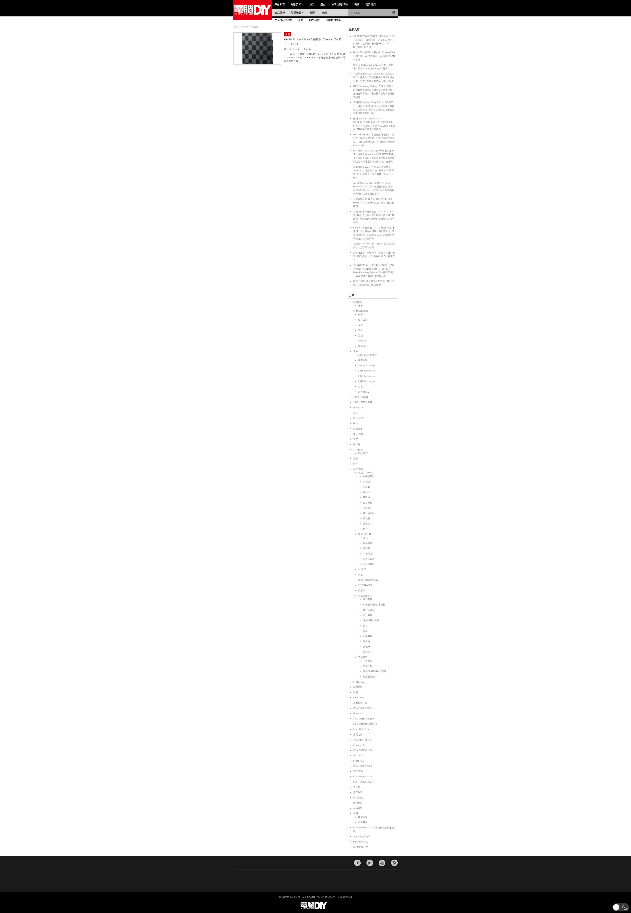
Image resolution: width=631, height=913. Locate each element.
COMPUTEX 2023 (363, 750)
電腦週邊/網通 (365, 595)
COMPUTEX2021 (362, 708)
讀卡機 (366, 641)
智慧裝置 (296, 4)
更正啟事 (357, 792)
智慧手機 (367, 666)
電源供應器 (369, 513)
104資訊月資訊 (361, 397)
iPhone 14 (358, 745)
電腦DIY (252, 10)
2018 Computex (366, 381)
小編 (308, 49)
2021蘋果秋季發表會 (363, 718)
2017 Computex (366, 376)
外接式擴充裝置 (371, 620)
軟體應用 (357, 803)
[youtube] (382, 863)
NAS (365, 538)
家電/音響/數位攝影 (368, 580)
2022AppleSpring (362, 740)
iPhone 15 (358, 761)
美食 (360, 314)
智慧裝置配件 (370, 676)
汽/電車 (362, 569)
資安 (355, 439)
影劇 (360, 335)
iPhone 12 (358, 682)
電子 (355, 458)
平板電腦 (367, 553)
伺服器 (366, 548)
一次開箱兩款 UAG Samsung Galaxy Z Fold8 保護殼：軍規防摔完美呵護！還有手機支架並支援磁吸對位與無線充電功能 (374, 77)
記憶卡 (366, 646)
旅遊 (360, 330)
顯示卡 (366, 492)
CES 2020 (358, 418)
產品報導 (279, 4)
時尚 (355, 423)
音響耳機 (367, 599)
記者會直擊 (364, 392)
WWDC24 (358, 771)
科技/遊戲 (358, 469)
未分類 (356, 787)
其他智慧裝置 (360, 703)
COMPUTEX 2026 (363, 782)
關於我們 (370, 4)
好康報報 (357, 428)
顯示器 (356, 444)
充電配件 (357, 734)
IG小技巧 (363, 453)
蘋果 (312, 4)
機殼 (365, 529)
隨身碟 (366, 652)
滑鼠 (365, 631)
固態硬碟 (367, 502)
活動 (355, 351)
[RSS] (394, 863)
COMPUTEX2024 (362, 766)
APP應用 (358, 449)
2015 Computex (366, 365)
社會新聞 (362, 822)
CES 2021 (358, 697)
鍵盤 (365, 625)
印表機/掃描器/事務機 (374, 604)
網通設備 (367, 636)
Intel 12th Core (361, 729)
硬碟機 (366, 497)
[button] (620, 907)
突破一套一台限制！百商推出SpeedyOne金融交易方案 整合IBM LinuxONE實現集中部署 (374, 56)
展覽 (360, 386)
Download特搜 (360, 841)
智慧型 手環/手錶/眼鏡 (374, 671)
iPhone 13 (358, 713)
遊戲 (323, 4)
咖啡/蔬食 (358, 434)
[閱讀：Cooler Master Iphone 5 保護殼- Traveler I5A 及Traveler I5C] (257, 48)
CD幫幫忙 (358, 797)
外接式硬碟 (369, 610)
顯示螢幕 (367, 543)
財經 (355, 464)
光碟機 (366, 508)
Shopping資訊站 (361, 836)
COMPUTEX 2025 (363, 776)
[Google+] (369, 863)
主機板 (366, 481)
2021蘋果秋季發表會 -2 (365, 724)
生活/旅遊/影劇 (340, 4)
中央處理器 (369, 476)
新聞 (357, 4)
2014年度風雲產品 (367, 355)
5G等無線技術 (365, 585)
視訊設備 (367, 615)
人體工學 (362, 341)
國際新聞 (362, 817)
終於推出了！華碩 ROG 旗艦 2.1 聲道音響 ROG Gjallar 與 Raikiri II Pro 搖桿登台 (374, 256)
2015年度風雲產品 (362, 402)
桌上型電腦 (369, 559)
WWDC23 (358, 755)
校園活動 (362, 360)
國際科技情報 (333, 20)
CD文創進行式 (360, 847)
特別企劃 (357, 302)
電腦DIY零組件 (366, 472)
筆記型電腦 (369, 564)
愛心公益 (362, 320)
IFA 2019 (358, 407)
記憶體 (366, 487)
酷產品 (361, 590)
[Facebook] (357, 863)
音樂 (360, 325)
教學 (360, 305)
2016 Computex (366, 371)
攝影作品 (362, 346)
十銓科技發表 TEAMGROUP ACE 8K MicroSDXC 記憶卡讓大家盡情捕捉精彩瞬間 (373, 203)
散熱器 (366, 518)
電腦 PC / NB (365, 534)
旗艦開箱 (357, 687)
